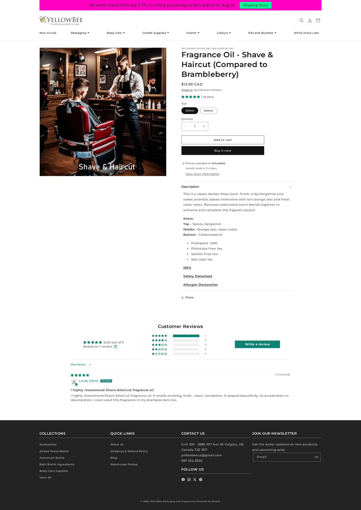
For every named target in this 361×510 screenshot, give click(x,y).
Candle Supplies (154, 33)
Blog (113, 457)
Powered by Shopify (208, 501)
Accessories (48, 444)
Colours (222, 33)
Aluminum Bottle (52, 457)
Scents (191, 33)
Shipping (187, 89)
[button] (82, 33)
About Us (117, 444)
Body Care (114, 33)
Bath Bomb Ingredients (56, 464)
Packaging (78, 33)
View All (45, 477)
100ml (189, 110)
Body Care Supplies (53, 471)
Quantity (187, 118)
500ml (208, 110)
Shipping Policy (255, 5)
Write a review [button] (257, 344)
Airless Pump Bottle (54, 451)
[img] (80, 375)
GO (316, 457)
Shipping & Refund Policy (129, 451)
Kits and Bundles (260, 33)
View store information (202, 174)
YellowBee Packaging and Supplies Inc (173, 501)
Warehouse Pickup (124, 464)
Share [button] (189, 297)
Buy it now (222, 150)
